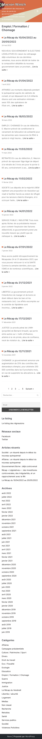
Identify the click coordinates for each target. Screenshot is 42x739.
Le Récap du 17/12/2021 (18, 318)
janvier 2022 (7, 516)
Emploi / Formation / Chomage (15, 675)
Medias (5, 701)
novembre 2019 (9, 613)
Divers (4, 656)
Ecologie (5, 667)
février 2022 (7, 512)
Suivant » (30, 389)
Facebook (6, 436)
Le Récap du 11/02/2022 (18, 178)
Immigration (7, 682)
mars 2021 (6, 553)
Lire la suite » (18, 105)
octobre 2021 (8, 527)
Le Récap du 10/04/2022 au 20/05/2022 (20, 480)
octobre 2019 (8, 617)
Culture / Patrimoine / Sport (14, 652)
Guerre (5, 679)
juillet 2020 (7, 583)
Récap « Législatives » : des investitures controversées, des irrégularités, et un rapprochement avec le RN (19, 473)
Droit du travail (8, 660)
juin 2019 (6, 632)
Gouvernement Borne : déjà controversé (19, 466)
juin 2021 (6, 542)
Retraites (6, 712)
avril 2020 (6, 594)
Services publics (9, 720)
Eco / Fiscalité (8, 664)
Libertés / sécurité (10, 694)
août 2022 (6, 493)
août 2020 (6, 579)
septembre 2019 (9, 621)
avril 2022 (6, 504)
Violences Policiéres (10, 727)
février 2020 (7, 602)
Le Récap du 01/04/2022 (18, 80)
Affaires (5, 645)
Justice (5, 686)
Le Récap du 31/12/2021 (18, 282)
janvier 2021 (7, 561)
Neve (9, 736)
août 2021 (6, 534)
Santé (4, 716)
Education (6, 671)
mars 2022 (6, 508)
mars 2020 (6, 598)
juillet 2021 (6, 538)
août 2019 (6, 624)
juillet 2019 (6, 628)
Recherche (6, 709)
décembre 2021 (9, 519)
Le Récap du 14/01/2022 (18, 211)
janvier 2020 (7, 606)
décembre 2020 (9, 564)
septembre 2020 (9, 576)
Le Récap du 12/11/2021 (17, 351)
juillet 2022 (7, 497)
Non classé (6, 705)
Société (5, 724)
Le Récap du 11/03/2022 (18, 149)
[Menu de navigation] (37, 11)
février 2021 (7, 557)
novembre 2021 (9, 523)
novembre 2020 (9, 568)
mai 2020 (6, 591)
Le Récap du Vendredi (11, 690)
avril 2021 (6, 549)
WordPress (30, 736)
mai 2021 (6, 545)
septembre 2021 (9, 531)
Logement (6, 697)
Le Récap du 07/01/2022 (18, 247)
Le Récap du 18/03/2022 (18, 116)
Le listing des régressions (13, 423)
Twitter (5, 439)
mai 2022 (6, 500)
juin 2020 (6, 587)
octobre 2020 (8, 572)
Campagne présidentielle (13, 649)
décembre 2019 (9, 609)
